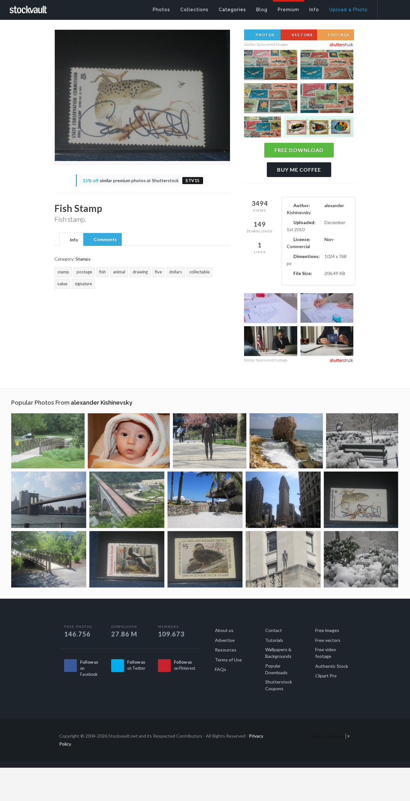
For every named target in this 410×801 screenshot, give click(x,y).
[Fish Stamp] (361, 500)
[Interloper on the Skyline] (283, 559)
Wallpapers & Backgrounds (278, 653)
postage (84, 271)
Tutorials (274, 640)
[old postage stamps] (318, 128)
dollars (175, 271)
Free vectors (327, 640)
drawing (140, 271)
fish (102, 271)
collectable (199, 271)
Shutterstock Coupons (278, 685)
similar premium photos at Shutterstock (141, 180)
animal (119, 271)
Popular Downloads (276, 669)
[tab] (71, 239)
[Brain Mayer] (129, 440)
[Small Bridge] (48, 440)
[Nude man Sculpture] (209, 440)
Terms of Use (228, 659)
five (158, 271)
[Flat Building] (283, 500)
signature (83, 283)
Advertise (225, 640)
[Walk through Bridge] (48, 559)
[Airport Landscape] (205, 500)
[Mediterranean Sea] (286, 440)
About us (224, 630)
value (62, 283)
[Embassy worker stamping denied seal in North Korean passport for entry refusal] (326, 342)
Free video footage (325, 653)
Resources (225, 649)
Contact (273, 630)
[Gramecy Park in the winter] (362, 440)
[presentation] (71, 239)
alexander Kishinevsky (101, 402)
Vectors (302, 34)
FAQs (220, 669)
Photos (265, 34)
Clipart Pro (326, 675)
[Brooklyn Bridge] (48, 500)
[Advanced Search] (389, 8)
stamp (63, 271)
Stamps (83, 259)
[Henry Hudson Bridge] (126, 500)
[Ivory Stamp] (126, 559)
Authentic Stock (331, 666)
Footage (338, 34)
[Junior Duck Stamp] (205, 559)
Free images (327, 630)
